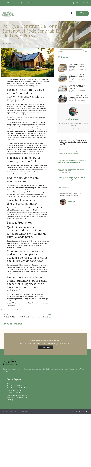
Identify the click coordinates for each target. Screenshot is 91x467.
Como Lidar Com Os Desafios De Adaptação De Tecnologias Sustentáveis (71, 169)
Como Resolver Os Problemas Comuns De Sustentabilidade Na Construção (77, 87)
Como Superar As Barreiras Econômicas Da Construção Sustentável (76, 66)
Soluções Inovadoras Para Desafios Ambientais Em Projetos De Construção (78, 76)
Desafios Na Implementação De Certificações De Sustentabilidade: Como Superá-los (71, 178)
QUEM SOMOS (45, 347)
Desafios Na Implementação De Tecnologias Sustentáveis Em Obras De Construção (78, 97)
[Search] (86, 51)
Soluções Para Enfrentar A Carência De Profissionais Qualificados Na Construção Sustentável (73, 142)
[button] (71, 13)
